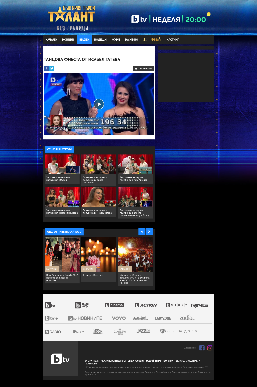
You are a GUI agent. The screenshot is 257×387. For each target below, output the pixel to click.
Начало (51, 39)
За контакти (193, 361)
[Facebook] (46, 68)
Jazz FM (143, 331)
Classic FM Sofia (129, 331)
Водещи (100, 39)
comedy (90, 303)
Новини (68, 39)
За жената (164, 318)
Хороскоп (190, 317)
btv (60, 303)
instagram (209, 348)
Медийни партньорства (159, 361)
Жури (116, 39)
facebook (202, 348)
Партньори (91, 363)
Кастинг (173, 39)
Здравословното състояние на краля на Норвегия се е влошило (97, 278)
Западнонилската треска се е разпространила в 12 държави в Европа (135, 278)
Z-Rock (108, 331)
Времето (140, 318)
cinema (120, 303)
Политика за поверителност (110, 361)
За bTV (88, 361)
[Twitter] (51, 68)
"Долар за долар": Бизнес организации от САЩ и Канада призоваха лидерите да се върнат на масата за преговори (61, 280)
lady (178, 303)
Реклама (180, 361)
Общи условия (136, 361)
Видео (84, 39)
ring (200, 303)
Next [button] (149, 231)
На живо (131, 39)
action (150, 303)
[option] (62, 263)
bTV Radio (60, 332)
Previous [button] (141, 231)
